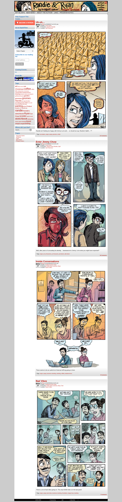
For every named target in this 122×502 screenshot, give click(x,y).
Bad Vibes (41, 381)
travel (28, 121)
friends (22, 96)
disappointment (26, 92)
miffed (62, 373)
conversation (18, 92)
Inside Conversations (47, 261)
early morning (28, 94)
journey (23, 102)
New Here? (30, 13)
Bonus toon (20, 86)
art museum (55, 254)
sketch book (30, 116)
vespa (17, 123)
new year (24, 104)
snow (16, 121)
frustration (64, 493)
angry (50, 134)
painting (19, 106)
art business (48, 254)
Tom (62, 385)
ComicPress (66, 500)
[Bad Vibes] (71, 487)
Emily (48, 266)
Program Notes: (67, 13)
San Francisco (49, 28)
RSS (76, 500)
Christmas (19, 89)
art (16, 86)
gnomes (26, 98)
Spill (59, 146)
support (20, 121)
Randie (53, 27)
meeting (59, 373)
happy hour (71, 493)
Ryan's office (48, 267)
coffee (27, 88)
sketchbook (21, 118)
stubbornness (68, 373)
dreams (22, 94)
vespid (22, 123)
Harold (18, 101)
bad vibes (49, 493)
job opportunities (25, 101)
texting (24, 121)
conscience (26, 91)
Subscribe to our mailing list (24, 55)
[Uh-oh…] (71, 128)
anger (47, 134)
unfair (58, 134)
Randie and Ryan (61, 6)
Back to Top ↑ (81, 500)
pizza (24, 106)
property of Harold (20, 108)
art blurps (20, 13)
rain (26, 108)
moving (20, 104)
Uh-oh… (40, 22)
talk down (67, 254)
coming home (20, 91)
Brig (43, 24)
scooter (23, 116)
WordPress (58, 500)
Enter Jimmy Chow (46, 142)
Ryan (27, 113)
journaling (17, 102)
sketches (30, 119)
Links (56, 13)
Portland (29, 106)
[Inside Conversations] (71, 367)
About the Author (45, 13)
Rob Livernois (53, 266)
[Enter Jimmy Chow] (71, 248)
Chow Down (48, 25)
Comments (103, 135)
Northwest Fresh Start (50, 264)
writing (27, 123)
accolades (42, 134)
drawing (17, 94)
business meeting (51, 373)
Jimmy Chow (50, 146)
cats (24, 86)
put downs (61, 254)
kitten (26, 102)
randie (19, 110)
